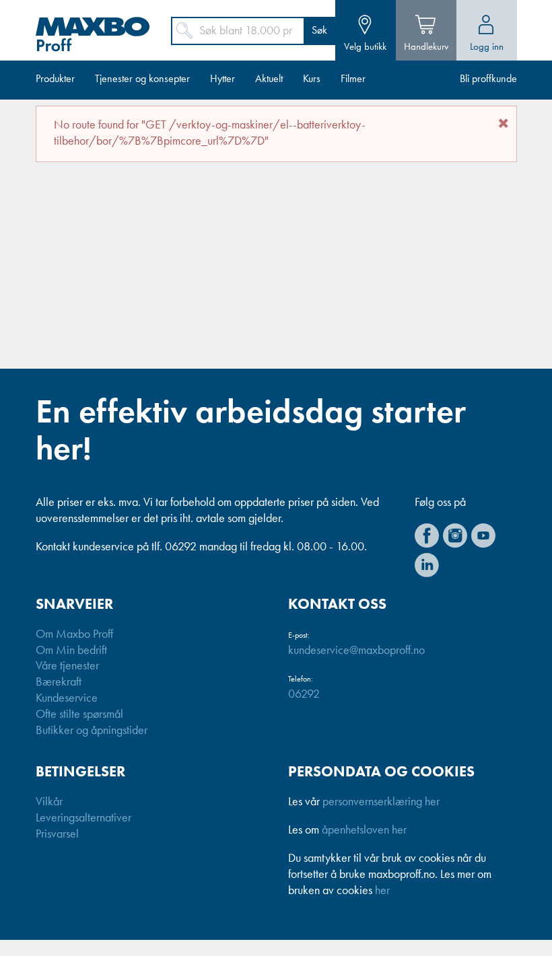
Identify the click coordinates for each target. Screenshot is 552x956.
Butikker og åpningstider (91, 731)
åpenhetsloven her (364, 830)
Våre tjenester (67, 666)
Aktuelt (269, 79)
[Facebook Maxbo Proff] (427, 535)
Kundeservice (67, 698)
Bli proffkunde (488, 79)
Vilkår (49, 802)
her (382, 891)
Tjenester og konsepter (142, 79)
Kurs (311, 79)
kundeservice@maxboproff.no (356, 651)
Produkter (55, 79)
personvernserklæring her (381, 802)
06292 (304, 694)
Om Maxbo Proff (74, 634)
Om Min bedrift (71, 651)
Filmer (353, 79)
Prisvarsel (57, 834)
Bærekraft (58, 682)
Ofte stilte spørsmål (79, 714)
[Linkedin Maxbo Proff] (427, 565)
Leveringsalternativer (83, 818)
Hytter (222, 79)
